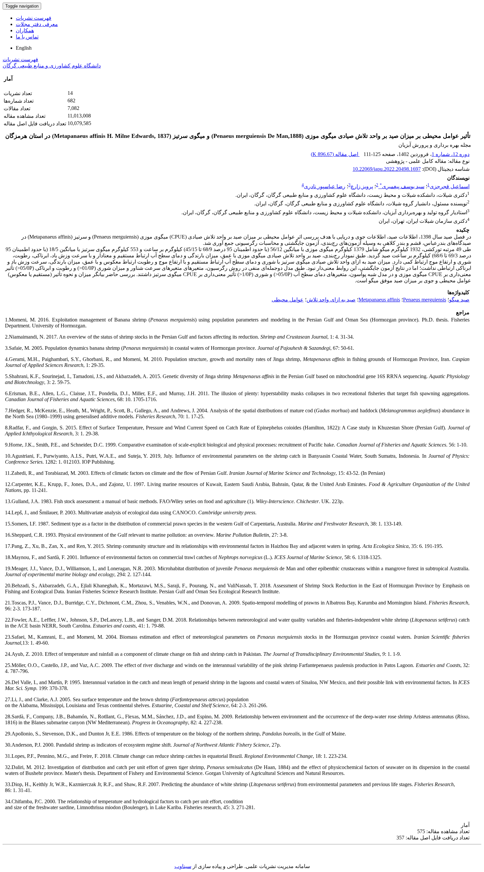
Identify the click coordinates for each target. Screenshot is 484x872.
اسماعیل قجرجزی (450, 186)
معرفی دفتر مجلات (37, 24)
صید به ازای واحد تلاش (331, 299)
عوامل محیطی (288, 299)
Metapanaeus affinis (379, 299)
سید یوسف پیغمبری (402, 186)
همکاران (25, 30)
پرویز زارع (362, 186)
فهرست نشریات (33, 18)
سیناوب (183, 866)
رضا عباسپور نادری (324, 186)
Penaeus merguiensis (424, 299)
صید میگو (459, 299)
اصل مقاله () (335, 154)
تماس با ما (27, 36)
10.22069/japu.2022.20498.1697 (387, 169)
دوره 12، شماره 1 (451, 154)
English (24, 48)
